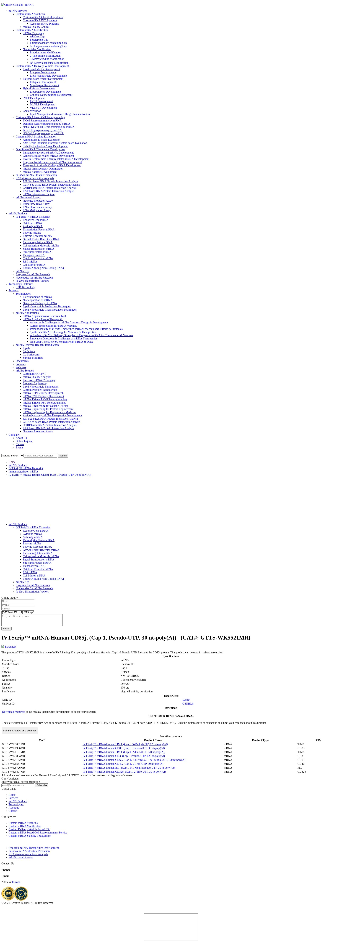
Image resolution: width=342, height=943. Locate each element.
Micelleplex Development (44, 85)
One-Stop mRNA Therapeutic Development (40, 149)
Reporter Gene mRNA (35, 219)
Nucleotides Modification (37, 49)
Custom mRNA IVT (34, 373)
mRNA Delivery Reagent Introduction (37, 344)
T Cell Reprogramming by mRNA (42, 120)
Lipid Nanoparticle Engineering (40, 386)
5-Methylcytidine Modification (47, 58)
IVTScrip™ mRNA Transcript (33, 216)
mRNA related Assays (28, 197)
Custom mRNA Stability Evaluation (36, 136)
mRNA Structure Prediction (36, 174)
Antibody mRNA (33, 226)
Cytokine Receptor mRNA (38, 258)
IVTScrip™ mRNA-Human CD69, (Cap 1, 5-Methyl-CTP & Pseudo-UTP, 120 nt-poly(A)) (134, 759)
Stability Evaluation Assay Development (45, 146)
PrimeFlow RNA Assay (36, 203)
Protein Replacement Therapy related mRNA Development (56, 158)
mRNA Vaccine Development (39, 171)
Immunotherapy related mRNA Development (48, 152)
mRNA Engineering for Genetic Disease (45, 405)
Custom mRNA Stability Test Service (30, 835)
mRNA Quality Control (36, 26)
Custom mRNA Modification (32, 30)
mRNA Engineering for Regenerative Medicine (49, 412)
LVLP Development (41, 101)
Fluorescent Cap (39, 39)
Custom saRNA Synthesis (44, 23)
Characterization (32, 110)
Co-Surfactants (31, 354)
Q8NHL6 (187, 703)
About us (14, 807)
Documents (22, 360)
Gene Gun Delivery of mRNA (40, 303)
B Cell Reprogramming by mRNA (42, 130)
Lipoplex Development (43, 72)
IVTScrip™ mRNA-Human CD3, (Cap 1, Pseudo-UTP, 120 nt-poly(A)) (124, 755)
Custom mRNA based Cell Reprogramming (40, 117)
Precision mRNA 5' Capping (39, 380)
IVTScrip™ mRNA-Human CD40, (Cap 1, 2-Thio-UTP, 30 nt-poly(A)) (123, 763)
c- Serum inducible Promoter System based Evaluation (55, 142)
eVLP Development (34, 98)
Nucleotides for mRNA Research (34, 277)
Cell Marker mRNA (34, 264)
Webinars (21, 367)
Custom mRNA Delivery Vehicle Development (42, 65)
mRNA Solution (25, 370)
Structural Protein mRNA (37, 251)
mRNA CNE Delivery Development (43, 396)
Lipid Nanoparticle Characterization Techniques (50, 309)
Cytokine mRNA (32, 223)
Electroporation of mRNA (37, 296)
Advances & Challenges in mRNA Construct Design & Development (69, 322)
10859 (186, 699)
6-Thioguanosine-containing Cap (48, 46)
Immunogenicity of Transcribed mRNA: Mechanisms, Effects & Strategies (76, 328)
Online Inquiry (24, 441)
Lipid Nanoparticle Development (48, 75)
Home (12, 461)
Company (14, 434)
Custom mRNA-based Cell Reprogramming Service (38, 832)
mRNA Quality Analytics (37, 376)
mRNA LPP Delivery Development (43, 392)
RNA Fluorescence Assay (37, 207)
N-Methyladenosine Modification (49, 62)
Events (19, 447)
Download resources (13, 711)
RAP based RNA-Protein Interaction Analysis (48, 191)
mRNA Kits (22, 271)
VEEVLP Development (43, 107)
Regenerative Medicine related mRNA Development (52, 162)
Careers (20, 444)
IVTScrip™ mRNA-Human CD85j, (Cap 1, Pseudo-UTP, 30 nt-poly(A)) (50, 474)
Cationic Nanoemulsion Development (51, 94)
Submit (6, 628)
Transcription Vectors (32, 280)
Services (13, 797)
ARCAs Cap (37, 36)
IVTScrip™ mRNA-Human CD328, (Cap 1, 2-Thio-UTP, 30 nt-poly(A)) (124, 771)
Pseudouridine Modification (45, 52)
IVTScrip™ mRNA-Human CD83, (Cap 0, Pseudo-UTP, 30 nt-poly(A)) (124, 748)
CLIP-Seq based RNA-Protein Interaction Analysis (51, 184)
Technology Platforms (21, 283)
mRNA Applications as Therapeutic (43, 319)
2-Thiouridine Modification (45, 55)
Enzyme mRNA (32, 232)
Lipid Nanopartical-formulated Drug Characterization (60, 114)
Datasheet (10, 646)
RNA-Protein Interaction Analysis (35, 178)
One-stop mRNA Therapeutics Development (34, 847)
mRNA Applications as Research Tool (44, 316)
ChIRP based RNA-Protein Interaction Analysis (49, 187)
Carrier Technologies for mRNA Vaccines (53, 325)
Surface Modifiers (33, 357)
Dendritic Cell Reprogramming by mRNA (46, 123)
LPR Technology (25, 287)
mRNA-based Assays (21, 857)
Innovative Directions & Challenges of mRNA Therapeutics (63, 338)
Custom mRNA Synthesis (30, 13)
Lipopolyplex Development (45, 91)
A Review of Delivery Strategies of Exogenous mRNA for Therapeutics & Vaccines (81, 335)
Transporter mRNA (34, 255)
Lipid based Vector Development (41, 69)
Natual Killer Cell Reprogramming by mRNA (48, 126)
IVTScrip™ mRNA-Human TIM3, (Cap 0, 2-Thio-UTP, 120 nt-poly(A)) (124, 752)
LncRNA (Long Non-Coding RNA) (43, 267)
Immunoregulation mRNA (38, 242)
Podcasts (20, 364)
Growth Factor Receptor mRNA (41, 239)
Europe (16, 882)
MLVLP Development (42, 104)
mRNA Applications (27, 312)
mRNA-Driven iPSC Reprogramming (44, 402)
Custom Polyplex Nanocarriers (40, 389)
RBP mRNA (30, 261)
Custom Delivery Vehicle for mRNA (29, 829)
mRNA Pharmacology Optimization (43, 168)
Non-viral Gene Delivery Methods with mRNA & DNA (61, 341)
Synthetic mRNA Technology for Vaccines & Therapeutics (63, 332)
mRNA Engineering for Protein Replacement (48, 409)
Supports (14, 290)
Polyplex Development (43, 82)
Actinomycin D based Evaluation (41, 139)
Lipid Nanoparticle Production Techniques (47, 306)
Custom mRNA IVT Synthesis (40, 20)
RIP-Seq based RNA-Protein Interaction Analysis (50, 181)
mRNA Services (18, 10)
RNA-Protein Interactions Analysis (28, 854)
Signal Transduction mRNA (38, 248)
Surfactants (29, 351)
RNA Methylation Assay (37, 210)
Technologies (23, 293)
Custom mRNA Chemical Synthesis (43, 17)
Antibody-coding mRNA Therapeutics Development (52, 415)
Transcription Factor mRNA (39, 229)
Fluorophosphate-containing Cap (48, 42)
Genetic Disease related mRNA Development (48, 155)
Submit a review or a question (20, 730)
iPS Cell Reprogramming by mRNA (43, 133)
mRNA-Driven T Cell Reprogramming (45, 399)
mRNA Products (18, 213)
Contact (13, 810)
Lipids (26, 348)
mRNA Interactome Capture (39, 194)
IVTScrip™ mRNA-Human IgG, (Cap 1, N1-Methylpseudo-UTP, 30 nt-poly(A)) (129, 767)
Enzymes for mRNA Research (33, 274)
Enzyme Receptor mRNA (37, 235)
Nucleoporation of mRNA (37, 300)
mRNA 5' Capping (33, 33)
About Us (21, 437)
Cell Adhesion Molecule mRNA (41, 245)
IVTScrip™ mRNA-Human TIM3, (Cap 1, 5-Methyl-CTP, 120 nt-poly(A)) (125, 744)
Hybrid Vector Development (39, 88)
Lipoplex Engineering (35, 383)
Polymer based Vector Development (43, 78)
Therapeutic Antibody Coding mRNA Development (52, 165)
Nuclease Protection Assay (38, 200)
